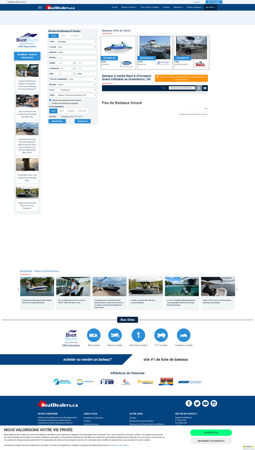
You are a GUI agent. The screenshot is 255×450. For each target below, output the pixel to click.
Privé (61, 111)
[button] (249, 447)
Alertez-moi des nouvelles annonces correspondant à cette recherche (183, 78)
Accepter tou (211, 433)
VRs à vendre (94, 345)
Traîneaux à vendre (183, 345)
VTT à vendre (161, 345)
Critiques (166, 7)
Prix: (51, 74)
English (197, 2)
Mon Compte (214, 2)
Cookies (87, 421)
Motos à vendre (115, 345)
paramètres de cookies (119, 445)
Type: (51, 42)
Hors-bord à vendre (138, 345)
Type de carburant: (58, 79)
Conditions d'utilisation (93, 418)
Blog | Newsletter (27, 45)
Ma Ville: (53, 117)
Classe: (53, 47)
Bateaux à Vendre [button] (128, 7)
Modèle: (53, 58)
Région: (52, 85)
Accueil (114, 7)
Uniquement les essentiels (211, 441)
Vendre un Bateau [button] (193, 7)
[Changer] (16, 2)
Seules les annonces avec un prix (66, 100)
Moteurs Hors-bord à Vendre (141, 421)
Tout (53, 36)
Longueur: (54, 68)
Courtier (82, 111)
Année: (52, 63)
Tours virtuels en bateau (149, 7)
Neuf (63, 36)
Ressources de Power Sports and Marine (146, 424)
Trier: (52, 95)
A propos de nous (91, 424)
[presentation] (18, 289)
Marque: (53, 52)
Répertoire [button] (177, 7)
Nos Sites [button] (210, 7)
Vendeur (71, 111)
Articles (132, 418)
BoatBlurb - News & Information (39, 271)
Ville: (52, 90)
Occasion (75, 36)
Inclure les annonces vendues (64, 103)
